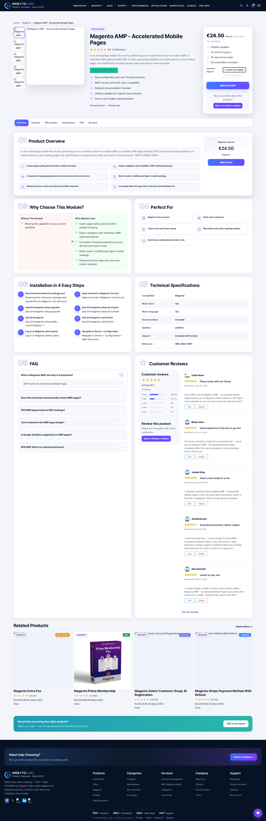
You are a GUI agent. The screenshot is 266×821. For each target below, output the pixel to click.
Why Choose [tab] (51, 122)
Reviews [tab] (93, 122)
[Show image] (19, 32)
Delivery (234, 789)
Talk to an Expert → (244, 757)
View (16, 703)
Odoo (95, 784)
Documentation (97, 105)
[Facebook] (7, 800)
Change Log (114, 105)
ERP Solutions (134, 789)
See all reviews (190, 612)
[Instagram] (18, 800)
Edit (189, 406)
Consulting (166, 795)
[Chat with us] (258, 813)
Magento (26, 23)
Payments (158, 818)
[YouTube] (30, 800)
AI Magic (131, 779)
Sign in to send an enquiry (228, 105)
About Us (200, 779)
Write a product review (156, 439)
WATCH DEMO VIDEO (104, 70)
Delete (201, 406)
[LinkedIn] (24, 800)
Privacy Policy (203, 789)
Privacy (139, 818)
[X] (12, 800)
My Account (236, 795)
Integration (166, 789)
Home (16, 23)
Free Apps (132, 795)
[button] (241, 5)
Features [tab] (35, 122)
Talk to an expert (235, 723)
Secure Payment (238, 784)
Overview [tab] (21, 122)
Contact (200, 784)
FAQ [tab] (82, 122)
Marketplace (133, 784)
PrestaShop (98, 779)
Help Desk (235, 779)
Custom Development (172, 779)
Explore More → (244, 626)
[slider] (151, 380)
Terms (199, 795)
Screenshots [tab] (68, 122)
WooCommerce (100, 800)
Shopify (96, 795)
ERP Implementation (171, 784)
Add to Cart (226, 162)
